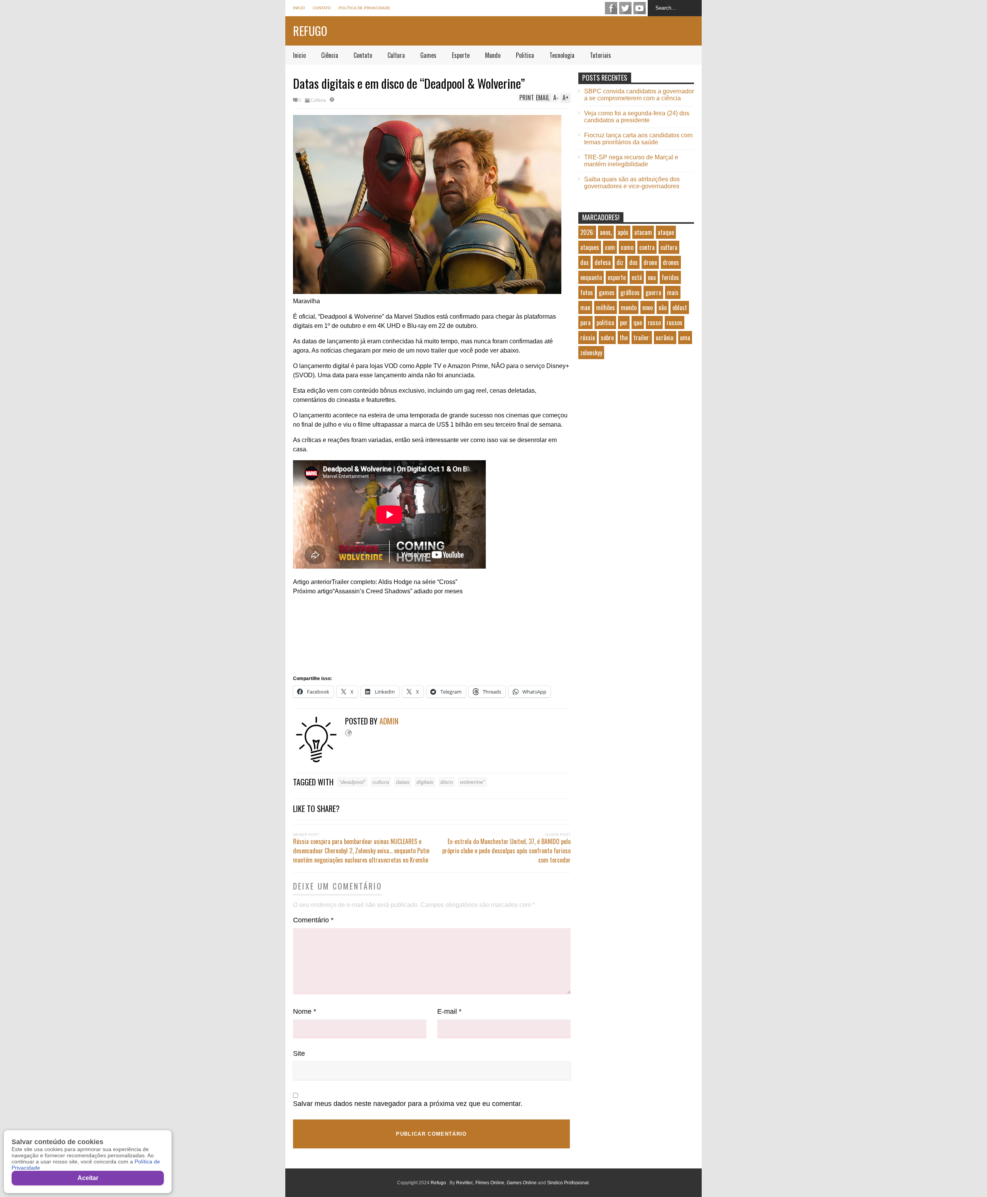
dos (633, 262)
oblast (679, 307)
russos (674, 322)
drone (650, 262)
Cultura (396, 55)
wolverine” (472, 782)
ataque (666, 232)
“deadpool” (352, 782)
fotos (586, 292)
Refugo (310, 30)
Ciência (329, 55)
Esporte (461, 55)
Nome (304, 1011)
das (584, 262)
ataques (589, 247)
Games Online (522, 1182)
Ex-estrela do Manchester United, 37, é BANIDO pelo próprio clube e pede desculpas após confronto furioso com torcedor (506, 850)
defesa (603, 262)
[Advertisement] (636, 431)
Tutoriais (600, 55)
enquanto (591, 277)
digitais (424, 782)
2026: (587, 232)
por (624, 322)
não (663, 307)
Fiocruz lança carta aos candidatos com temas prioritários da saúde (638, 138)
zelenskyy (591, 352)
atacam (643, 232)
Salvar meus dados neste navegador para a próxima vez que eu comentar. (407, 1104)
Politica (525, 55)
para (585, 322)
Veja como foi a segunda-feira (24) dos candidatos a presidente (636, 116)
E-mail (449, 1011)
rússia (587, 337)
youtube (639, 8)
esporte (617, 277)
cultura (380, 782)
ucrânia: (665, 337)
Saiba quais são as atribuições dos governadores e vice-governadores (632, 182)
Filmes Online (489, 1182)
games (607, 292)
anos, (606, 232)
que (637, 322)
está (637, 277)
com (610, 247)
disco (446, 782)
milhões (605, 307)
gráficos (630, 292)
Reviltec (464, 1182)
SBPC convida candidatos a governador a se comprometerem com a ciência (639, 94)
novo (647, 307)
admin (388, 721)
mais (673, 292)
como (627, 247)
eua (652, 277)
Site (299, 1053)
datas (402, 782)
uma (685, 337)
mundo (629, 307)
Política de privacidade (364, 8)
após (623, 232)
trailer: (641, 337)
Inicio (299, 8)
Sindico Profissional (568, 1182)
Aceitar (87, 1178)
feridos (670, 277)
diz (619, 262)
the (624, 337)
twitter (625, 8)
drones (671, 262)
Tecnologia (561, 55)
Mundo (492, 55)
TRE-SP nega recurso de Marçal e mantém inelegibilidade (631, 160)
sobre (607, 337)
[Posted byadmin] (319, 760)
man (585, 307)
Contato (322, 8)
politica (605, 322)
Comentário (313, 920)
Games (428, 55)
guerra (653, 292)
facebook (611, 8)
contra (647, 247)
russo (654, 322)
